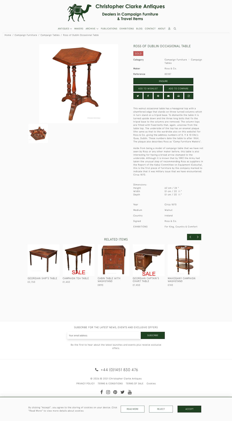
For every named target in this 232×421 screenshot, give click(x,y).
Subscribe (152, 335)
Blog (139, 28)
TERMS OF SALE (134, 383)
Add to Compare (179, 88)
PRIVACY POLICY (85, 383)
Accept (189, 409)
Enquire (163, 81)
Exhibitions (127, 28)
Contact (150, 28)
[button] (175, 28)
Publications (109, 28)
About (162, 28)
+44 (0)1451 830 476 (119, 369)
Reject (161, 409)
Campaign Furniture (26, 35)
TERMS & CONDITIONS (110, 383)
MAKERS (78, 28)
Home (8, 35)
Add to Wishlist (148, 88)
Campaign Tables (50, 35)
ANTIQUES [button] (64, 28)
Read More (132, 409)
